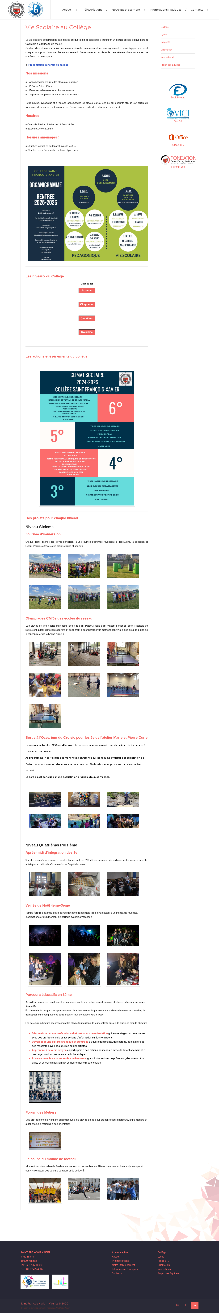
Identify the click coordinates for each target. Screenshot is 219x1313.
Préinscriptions (94, 9)
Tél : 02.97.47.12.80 (31, 1265)
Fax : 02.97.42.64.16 (32, 1269)
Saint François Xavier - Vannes (39, 1303)
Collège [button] (165, 27)
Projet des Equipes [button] (170, 64)
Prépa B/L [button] (166, 42)
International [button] (167, 57)
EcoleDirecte (178, 97)
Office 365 (178, 145)
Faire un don (178, 166)
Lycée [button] (164, 34)
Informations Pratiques (168, 9)
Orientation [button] (166, 49)
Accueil (69, 9)
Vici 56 (178, 121)
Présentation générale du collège (48, 65)
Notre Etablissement (128, 9)
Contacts (199, 9)
